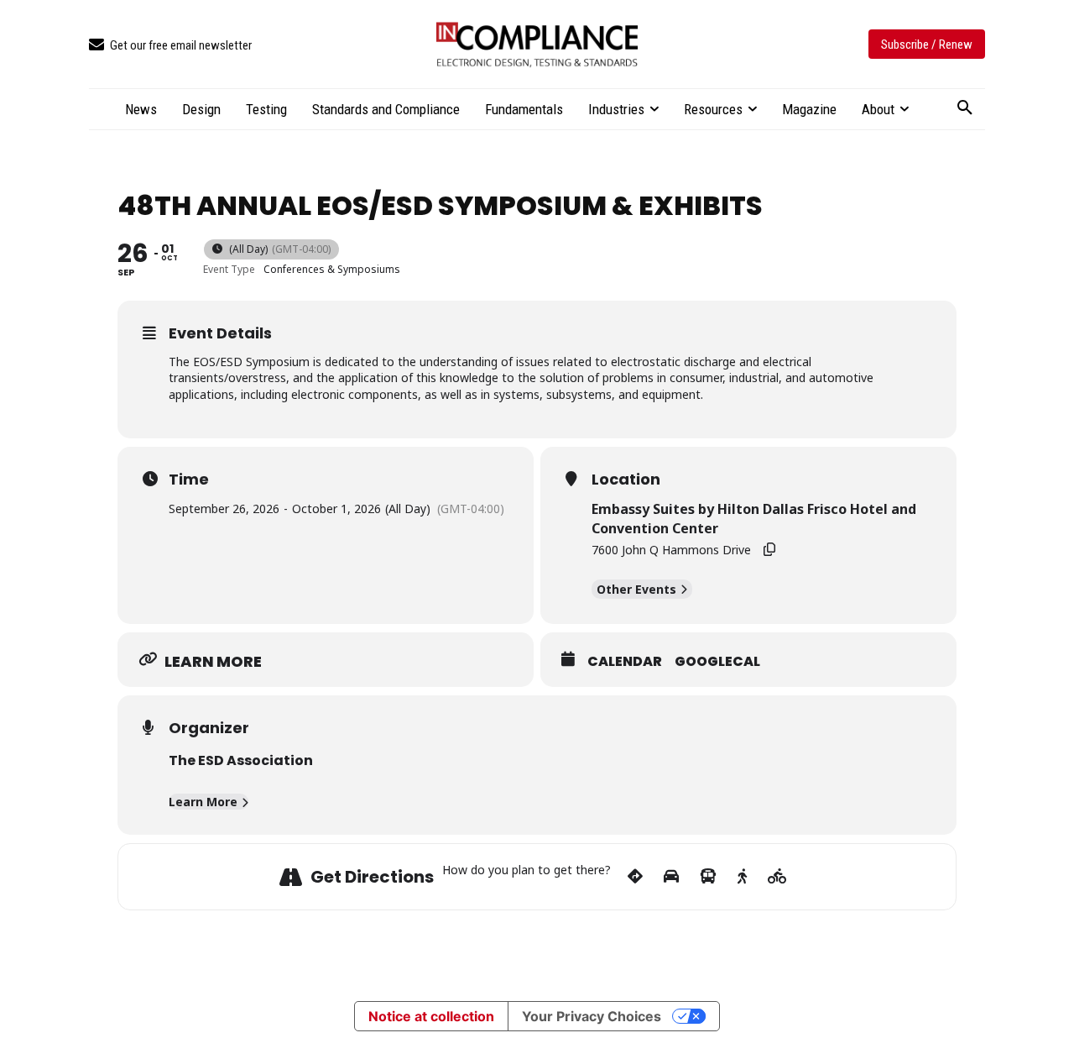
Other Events (636, 589)
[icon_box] (170, 46)
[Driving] (671, 877)
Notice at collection (431, 1016)
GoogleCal (717, 661)
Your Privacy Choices (591, 1016)
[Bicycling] (777, 877)
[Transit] (708, 877)
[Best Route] (635, 877)
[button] (965, 108)
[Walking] (742, 877)
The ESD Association (241, 760)
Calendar (624, 661)
